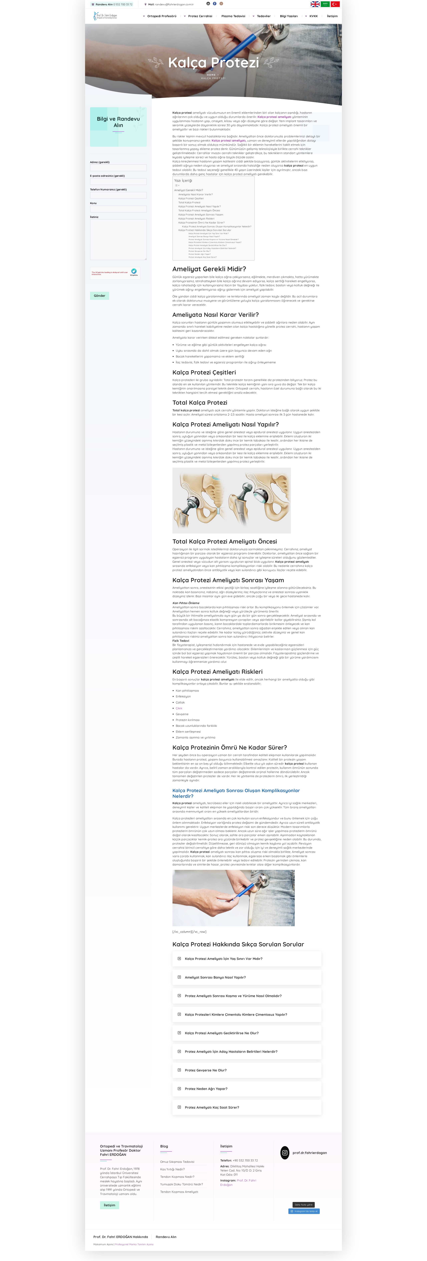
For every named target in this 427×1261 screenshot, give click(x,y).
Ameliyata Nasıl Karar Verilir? (195, 194)
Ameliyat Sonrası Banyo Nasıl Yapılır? (204, 236)
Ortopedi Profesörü (161, 16)
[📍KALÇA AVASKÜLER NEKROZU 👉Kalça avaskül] (285, 1166)
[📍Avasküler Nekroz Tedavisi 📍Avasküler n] (310, 1189)
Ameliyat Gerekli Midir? (188, 190)
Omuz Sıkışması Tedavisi (177, 1161)
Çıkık (179, 708)
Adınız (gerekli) (100, 162)
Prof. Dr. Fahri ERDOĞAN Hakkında (120, 1237)
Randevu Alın (166, 1237)
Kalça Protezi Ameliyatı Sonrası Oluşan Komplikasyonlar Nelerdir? (216, 226)
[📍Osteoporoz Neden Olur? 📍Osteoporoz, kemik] (310, 1174)
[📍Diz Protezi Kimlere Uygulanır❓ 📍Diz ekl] (285, 1181)
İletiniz (94, 217)
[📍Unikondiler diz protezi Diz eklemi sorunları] (297, 1166)
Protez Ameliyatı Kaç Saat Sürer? (203, 257)
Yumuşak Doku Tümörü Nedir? (181, 1184)
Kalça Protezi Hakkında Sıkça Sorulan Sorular (204, 230)
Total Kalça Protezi (189, 202)
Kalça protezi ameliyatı (274, 117)
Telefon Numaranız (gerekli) (108, 189)
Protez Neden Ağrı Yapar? (200, 254)
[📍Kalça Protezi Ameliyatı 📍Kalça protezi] (310, 1196)
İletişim (332, 16)
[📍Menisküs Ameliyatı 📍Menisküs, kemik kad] (297, 1196)
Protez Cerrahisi (200, 16)
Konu (93, 203)
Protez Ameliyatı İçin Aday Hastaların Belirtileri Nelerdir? (212, 248)
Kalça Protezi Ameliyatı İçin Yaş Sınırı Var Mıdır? (209, 233)
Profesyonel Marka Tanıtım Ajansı (134, 1244)
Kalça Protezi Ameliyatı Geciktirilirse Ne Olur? (208, 245)
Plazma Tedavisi (233, 16)
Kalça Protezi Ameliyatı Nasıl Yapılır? (199, 206)
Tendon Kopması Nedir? (177, 1177)
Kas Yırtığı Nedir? (172, 1169)
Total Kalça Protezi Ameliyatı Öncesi (199, 210)
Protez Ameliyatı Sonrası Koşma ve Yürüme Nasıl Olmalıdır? (214, 239)
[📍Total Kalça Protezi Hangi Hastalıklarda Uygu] (322, 1189)
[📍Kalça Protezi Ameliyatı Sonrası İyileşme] (310, 1181)
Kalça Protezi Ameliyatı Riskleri (196, 218)
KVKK (314, 16)
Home (211, 74)
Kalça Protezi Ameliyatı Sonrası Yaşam (200, 214)
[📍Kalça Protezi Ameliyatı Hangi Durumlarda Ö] (310, 1166)
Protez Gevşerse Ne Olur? (199, 251)
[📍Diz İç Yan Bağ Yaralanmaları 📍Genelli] (322, 1181)
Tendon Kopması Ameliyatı (179, 1192)
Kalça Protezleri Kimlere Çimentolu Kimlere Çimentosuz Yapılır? (215, 242)
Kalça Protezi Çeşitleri (191, 198)
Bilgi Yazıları (289, 16)
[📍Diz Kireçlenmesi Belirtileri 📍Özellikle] (285, 1189)
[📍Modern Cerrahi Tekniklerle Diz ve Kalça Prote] (322, 1166)
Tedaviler (264, 16)
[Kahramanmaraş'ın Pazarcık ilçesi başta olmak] (322, 1174)
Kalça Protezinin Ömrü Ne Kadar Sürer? (201, 222)
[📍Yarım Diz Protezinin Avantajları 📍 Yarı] (285, 1196)
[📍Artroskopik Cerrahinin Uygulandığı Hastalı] (322, 1196)
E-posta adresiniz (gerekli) (107, 175)
